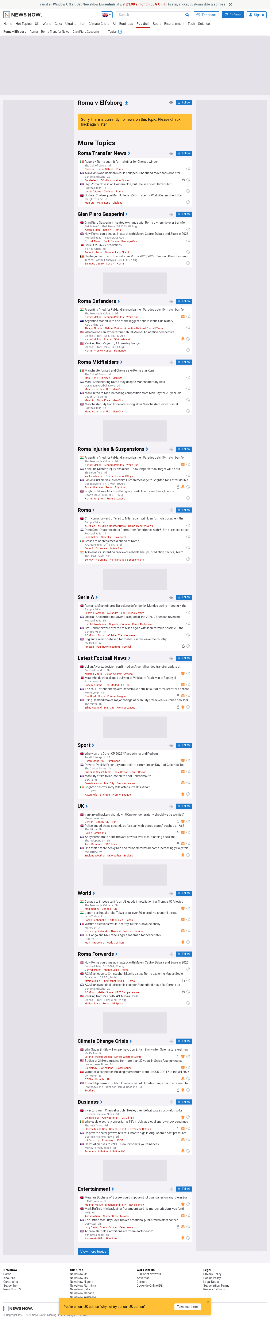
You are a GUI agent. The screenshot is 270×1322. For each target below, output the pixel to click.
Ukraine (70, 24)
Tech (191, 24)
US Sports (117, 1003)
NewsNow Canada (82, 1293)
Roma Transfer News (55, 31)
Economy (107, 1140)
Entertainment (174, 24)
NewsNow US (79, 1278)
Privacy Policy (212, 1274)
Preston (89, 647)
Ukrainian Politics (121, 931)
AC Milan (106, 180)
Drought (100, 1079)
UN (109, 1079)
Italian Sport (116, 548)
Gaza (58, 24)
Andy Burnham (93, 844)
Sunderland (91, 180)
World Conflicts (115, 942)
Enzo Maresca (93, 783)
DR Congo (98, 942)
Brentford (90, 696)
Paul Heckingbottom (108, 647)
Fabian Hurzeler (94, 487)
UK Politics (111, 844)
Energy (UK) (102, 822)
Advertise (143, 1278)
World (47, 24)
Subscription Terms (216, 1285)
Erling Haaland (93, 707)
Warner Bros (110, 1216)
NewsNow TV (12, 1289)
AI (114, 24)
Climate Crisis (99, 24)
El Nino (89, 1057)
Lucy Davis (91, 1227)
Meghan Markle (94, 1205)
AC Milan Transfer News (112, 526)
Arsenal (128, 674)
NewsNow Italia (80, 1289)
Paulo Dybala (111, 241)
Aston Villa (91, 794)
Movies (124, 1216)
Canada (106, 909)
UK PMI (120, 1140)
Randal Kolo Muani (96, 624)
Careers (142, 1281)
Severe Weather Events (128, 1057)
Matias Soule (121, 180)
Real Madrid (112, 685)
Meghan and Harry (116, 1205)
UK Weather (114, 855)
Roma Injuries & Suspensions (127, 559)
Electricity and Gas (96, 1129)
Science (204, 24)
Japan (129, 920)
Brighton (120, 487)
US (115, 909)
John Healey (92, 1118)
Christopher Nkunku (114, 981)
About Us (9, 1278)
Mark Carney (92, 909)
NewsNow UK (79, 1274)
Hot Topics (24, 24)
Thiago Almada (94, 328)
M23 (87, 942)
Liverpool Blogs (124, 476)
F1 (124, 761)
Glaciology (91, 1068)
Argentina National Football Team (143, 328)
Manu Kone (103, 202)
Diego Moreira (136, 613)
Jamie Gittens (105, 169)
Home (7, 24)
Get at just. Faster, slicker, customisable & (132, 4)
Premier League (116, 498)
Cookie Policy (212, 1278)
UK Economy (92, 1140)
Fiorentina (101, 548)
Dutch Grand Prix (94, 761)
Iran (82, 24)
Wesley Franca (103, 350)
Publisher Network (149, 1274)
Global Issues (124, 1068)
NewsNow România (83, 1285)
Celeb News (126, 1227)
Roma (34, 31)
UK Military (128, 1118)
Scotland (90, 1090)
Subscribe (10, 1285)
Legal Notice (211, 1281)
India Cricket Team (125, 772)
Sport (157, 24)
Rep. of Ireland (117, 1129)
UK (37, 24)
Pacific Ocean (103, 1057)
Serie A (107, 230)
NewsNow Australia (83, 1297)
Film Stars (111, 1238)
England (128, 855)
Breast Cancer (108, 1227)
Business (126, 24)
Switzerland (106, 1068)
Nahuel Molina (93, 317)
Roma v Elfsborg (14, 31)
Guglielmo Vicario (119, 624)
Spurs (101, 696)
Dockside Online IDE (150, 1285)
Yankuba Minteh (94, 476)
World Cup (132, 317)
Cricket (142, 772)
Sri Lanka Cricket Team (98, 772)
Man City (118, 389)
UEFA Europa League (127, 992)
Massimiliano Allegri (117, 252)
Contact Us (10, 1281)
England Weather (95, 855)
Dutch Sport (113, 761)
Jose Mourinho (93, 685)
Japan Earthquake (95, 920)
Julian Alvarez (113, 674)
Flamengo (120, 350)
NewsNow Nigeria (81, 1281)
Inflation (103, 1151)
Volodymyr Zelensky (97, 931)
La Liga (125, 685)
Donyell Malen (93, 241)
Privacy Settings (214, 1289)
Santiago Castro (130, 241)
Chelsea (89, 169)
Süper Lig (106, 537)
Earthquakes (115, 920)
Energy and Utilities (139, 1129)
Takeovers (120, 537)
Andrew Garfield (94, 1238)
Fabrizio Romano (94, 613)
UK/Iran (89, 822)
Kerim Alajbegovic (142, 624)
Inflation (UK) (117, 1151)
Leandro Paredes (114, 317)
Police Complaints (95, 833)
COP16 (89, 1079)
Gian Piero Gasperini (86, 31)
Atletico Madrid (122, 339)
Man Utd (89, 202)
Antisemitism (93, 1216)
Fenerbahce (92, 537)
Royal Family (136, 1205)
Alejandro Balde (116, 613)
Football (142, 24)
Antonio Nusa (93, 230)
